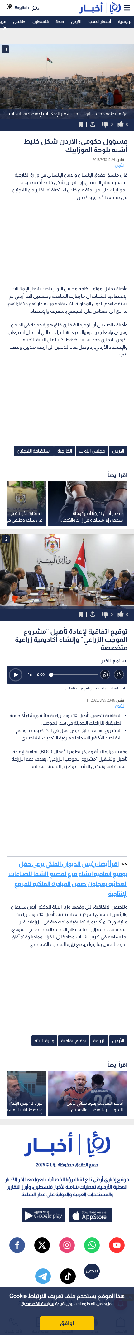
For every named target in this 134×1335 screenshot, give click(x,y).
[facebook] (17, 1245)
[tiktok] (68, 1276)
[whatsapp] (92, 1245)
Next (6, 571)
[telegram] (43, 1276)
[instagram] (67, 1245)
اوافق (67, 1323)
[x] (42, 1245)
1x (30, 674)
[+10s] (119, 674)
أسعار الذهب (99, 21)
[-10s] (105, 674)
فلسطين (40, 21)
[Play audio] (16, 675)
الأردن (76, 21)
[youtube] (117, 1245)
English (21, 7)
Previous (128, 571)
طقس (19, 21)
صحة (59, 21)
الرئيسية (125, 21)
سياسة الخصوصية (38, 1303)
